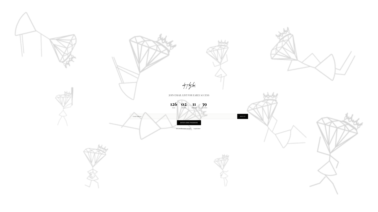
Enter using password (189, 122)
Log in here (197, 128)
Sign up (242, 116)
